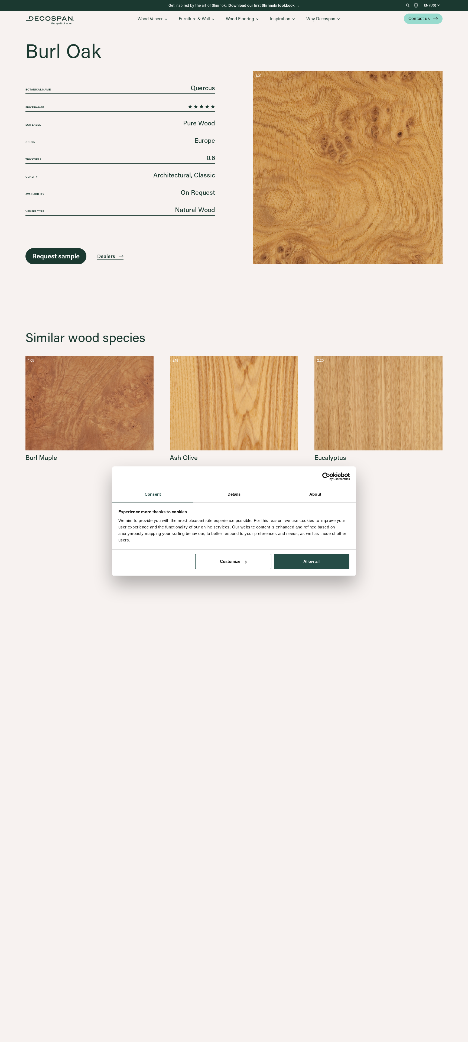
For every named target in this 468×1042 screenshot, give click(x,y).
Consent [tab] (153, 494)
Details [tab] (234, 494)
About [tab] (315, 494)
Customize (230, 561)
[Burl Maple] (89, 408)
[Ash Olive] (234, 408)
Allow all (311, 561)
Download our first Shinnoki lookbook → (263, 5)
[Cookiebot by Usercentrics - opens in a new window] (326, 476)
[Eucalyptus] (378, 408)
